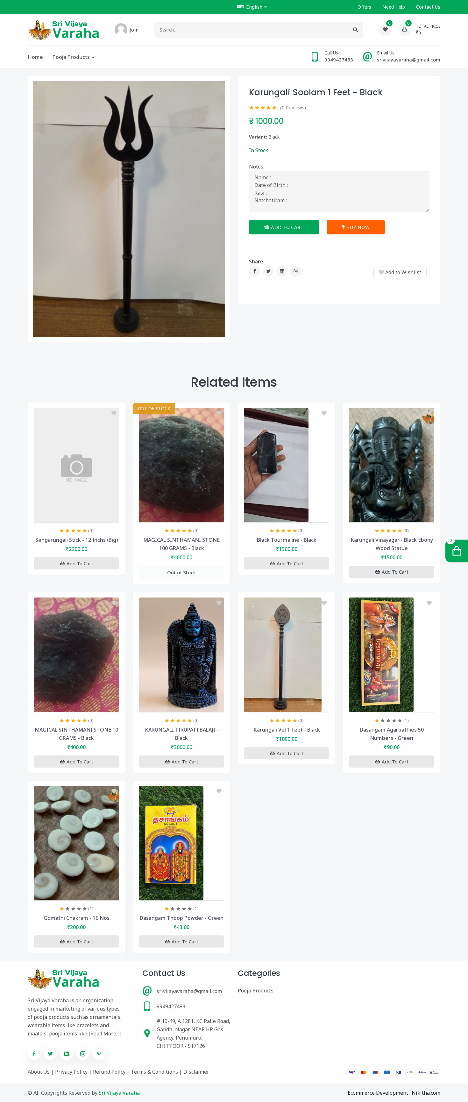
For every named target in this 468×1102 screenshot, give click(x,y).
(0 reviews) (293, 107)
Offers (364, 7)
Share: (257, 261)
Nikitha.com (426, 1092)
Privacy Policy (71, 1071)
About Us (39, 1071)
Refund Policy (109, 1071)
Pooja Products (71, 57)
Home (35, 57)
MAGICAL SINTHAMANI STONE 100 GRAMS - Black (181, 544)
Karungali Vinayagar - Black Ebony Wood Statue (392, 544)
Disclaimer (196, 1071)
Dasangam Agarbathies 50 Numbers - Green (392, 733)
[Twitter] (268, 271)
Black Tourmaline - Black (286, 539)
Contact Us (428, 7)
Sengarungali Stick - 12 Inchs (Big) (76, 539)
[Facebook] (254, 271)
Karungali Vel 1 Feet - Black (286, 729)
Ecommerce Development (378, 1092)
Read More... (104, 1033)
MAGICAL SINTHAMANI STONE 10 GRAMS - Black (76, 733)
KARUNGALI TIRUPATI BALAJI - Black (181, 733)
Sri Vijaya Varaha (119, 1092)
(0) (91, 530)
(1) (406, 720)
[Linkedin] (281, 271)
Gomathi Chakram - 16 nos (77, 917)
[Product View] (76, 516)
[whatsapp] (295, 271)
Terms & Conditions (154, 1071)
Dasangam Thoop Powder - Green (181, 917)
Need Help (393, 7)
